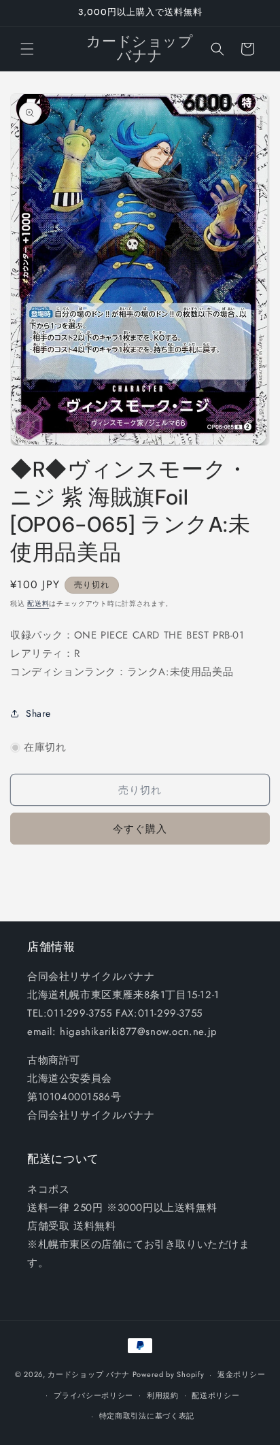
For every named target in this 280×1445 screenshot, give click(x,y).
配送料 (38, 603)
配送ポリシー (215, 1395)
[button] (27, 49)
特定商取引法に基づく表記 (146, 1415)
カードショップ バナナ (89, 1374)
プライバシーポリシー (93, 1395)
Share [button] (38, 713)
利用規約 (163, 1395)
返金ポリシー (241, 1374)
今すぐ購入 (140, 828)
